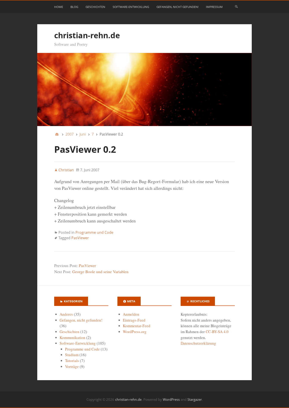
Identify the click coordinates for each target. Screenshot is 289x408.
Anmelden (131, 314)
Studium (72, 354)
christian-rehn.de (87, 35)
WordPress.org (135, 331)
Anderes (66, 314)
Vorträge (72, 366)
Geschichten (95, 7)
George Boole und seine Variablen (100, 271)
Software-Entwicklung (131, 7)
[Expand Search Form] (236, 6)
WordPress (171, 399)
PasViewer (80, 237)
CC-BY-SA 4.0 (217, 331)
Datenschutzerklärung (198, 343)
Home (58, 7)
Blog (74, 7)
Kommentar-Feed (136, 325)
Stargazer (194, 399)
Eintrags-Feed (134, 320)
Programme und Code (94, 232)
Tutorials (72, 360)
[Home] (57, 134)
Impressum (214, 7)
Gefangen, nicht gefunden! (177, 7)
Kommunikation (72, 337)
